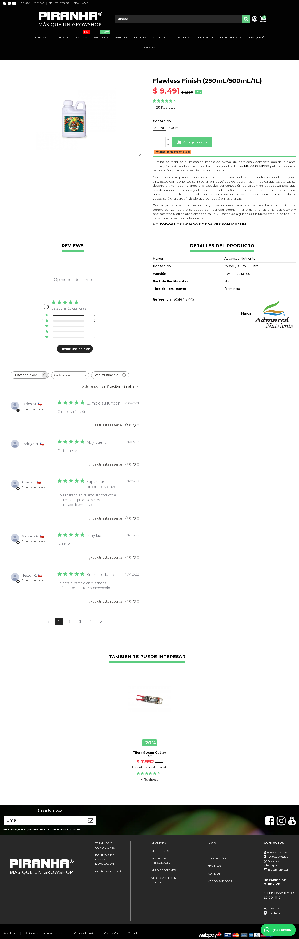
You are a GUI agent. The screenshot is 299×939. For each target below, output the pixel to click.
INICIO (212, 843)
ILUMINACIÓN (217, 858)
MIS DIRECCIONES (163, 870)
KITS (210, 850)
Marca (246, 313)
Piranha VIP (111, 933)
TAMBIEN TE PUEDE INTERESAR (147, 657)
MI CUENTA (158, 843)
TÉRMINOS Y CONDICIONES (105, 845)
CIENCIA (26, 3)
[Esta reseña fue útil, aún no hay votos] (126, 425)
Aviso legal (9, 933)
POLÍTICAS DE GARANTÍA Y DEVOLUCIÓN (104, 859)
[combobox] (70, 375)
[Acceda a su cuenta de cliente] (254, 19)
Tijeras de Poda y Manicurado (149, 767)
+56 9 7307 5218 (277, 852)
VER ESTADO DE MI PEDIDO (164, 880)
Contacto (133, 933)
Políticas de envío (84, 933)
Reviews (73, 246)
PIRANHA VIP (81, 3)
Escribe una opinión (75, 349)
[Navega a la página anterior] (48, 621)
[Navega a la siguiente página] (101, 621)
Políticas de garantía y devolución (44, 933)
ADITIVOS (214, 873)
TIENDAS (40, 3)
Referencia (162, 299)
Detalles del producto (222, 246)
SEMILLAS (214, 866)
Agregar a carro (195, 142)
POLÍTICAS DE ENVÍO (109, 871)
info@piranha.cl (277, 869)
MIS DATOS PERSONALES (160, 860)
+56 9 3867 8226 (277, 856)
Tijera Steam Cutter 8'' (149, 754)
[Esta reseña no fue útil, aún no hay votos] (134, 425)
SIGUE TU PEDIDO (59, 3)
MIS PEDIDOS (160, 850)
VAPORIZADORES (220, 881)
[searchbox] (26, 375)
